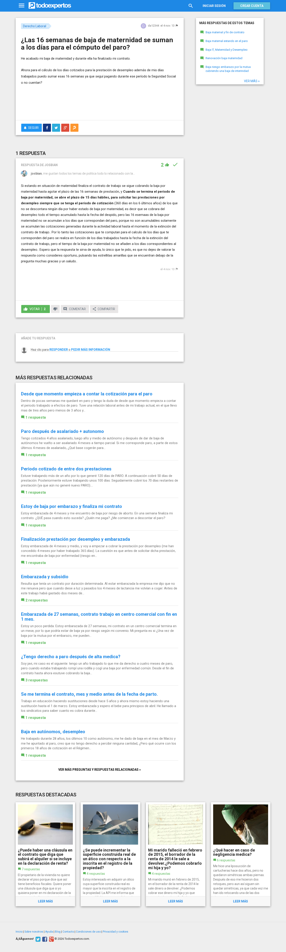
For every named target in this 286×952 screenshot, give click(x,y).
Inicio (19, 931)
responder (58, 349)
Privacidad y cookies (115, 931)
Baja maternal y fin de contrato (225, 32)
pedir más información (90, 349)
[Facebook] (44, 938)
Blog (58, 931)
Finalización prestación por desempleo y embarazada (75, 539)
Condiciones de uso (88, 931)
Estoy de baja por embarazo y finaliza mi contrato (71, 506)
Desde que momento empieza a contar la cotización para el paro (86, 394)
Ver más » (252, 81)
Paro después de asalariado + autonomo (62, 431)
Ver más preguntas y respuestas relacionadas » (99, 769)
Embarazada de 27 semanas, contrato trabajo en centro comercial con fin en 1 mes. (99, 617)
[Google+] (51, 938)
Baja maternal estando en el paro (227, 41)
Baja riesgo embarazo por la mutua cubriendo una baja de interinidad (228, 69)
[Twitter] (37, 938)
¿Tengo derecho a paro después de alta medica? (70, 656)
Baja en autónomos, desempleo (53, 731)
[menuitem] (47, 128)
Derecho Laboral (34, 26)
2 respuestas (36, 600)
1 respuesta (35, 417)
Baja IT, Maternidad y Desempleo (227, 49)
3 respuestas (36, 680)
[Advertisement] (99, 104)
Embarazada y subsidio (44, 576)
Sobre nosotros (33, 931)
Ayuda (49, 931)
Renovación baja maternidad (224, 58)
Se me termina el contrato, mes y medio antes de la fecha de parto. (89, 694)
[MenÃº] (21, 5)
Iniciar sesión (214, 6)
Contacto (68, 931)
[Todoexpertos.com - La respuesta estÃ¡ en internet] (49, 5)
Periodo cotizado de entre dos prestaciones (66, 469)
